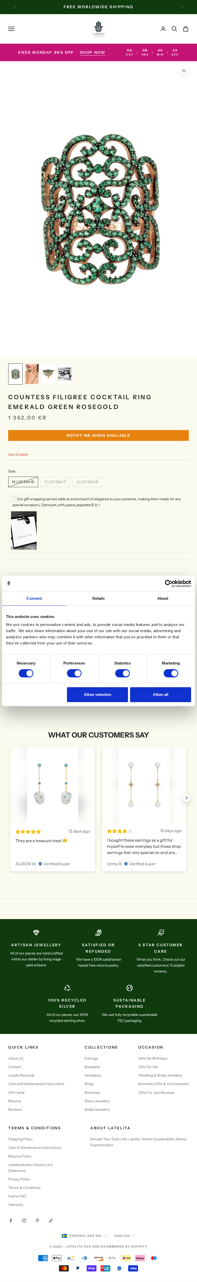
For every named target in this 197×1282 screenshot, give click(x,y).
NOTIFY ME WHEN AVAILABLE (98, 435)
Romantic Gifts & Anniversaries (163, 1083)
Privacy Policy (19, 1179)
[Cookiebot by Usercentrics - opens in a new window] (168, 583)
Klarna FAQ (17, 1196)
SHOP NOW (93, 52)
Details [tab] (98, 598)
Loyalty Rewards (21, 1075)
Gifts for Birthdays (153, 1058)
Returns (14, 1101)
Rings (89, 1083)
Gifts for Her (148, 1067)
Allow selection (97, 694)
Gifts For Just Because (156, 1092)
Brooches (92, 1092)
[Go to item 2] (32, 374)
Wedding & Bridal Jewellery (160, 1075)
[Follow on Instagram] (24, 1220)
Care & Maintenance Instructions (34, 1147)
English (122, 1236)
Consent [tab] (34, 598)
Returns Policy (19, 1156)
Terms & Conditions (24, 1187)
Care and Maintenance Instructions (36, 1083)
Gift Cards (16, 1092)
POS (87, 1246)
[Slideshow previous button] (10, 798)
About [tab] (163, 598)
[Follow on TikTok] (50, 1220)
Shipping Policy (20, 1139)
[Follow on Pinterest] (37, 1220)
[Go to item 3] (48, 374)
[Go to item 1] (15, 374)
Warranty (15, 1204)
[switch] (74, 673)
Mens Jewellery (97, 1101)
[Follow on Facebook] (10, 1220)
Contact (14, 1067)
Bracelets (92, 1067)
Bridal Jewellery (97, 1109)
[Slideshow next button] (187, 798)
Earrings (91, 1058)
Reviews (15, 1109)
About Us (15, 1058)
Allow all (160, 694)
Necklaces (93, 1075)
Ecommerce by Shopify (124, 1246)
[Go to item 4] (64, 374)
